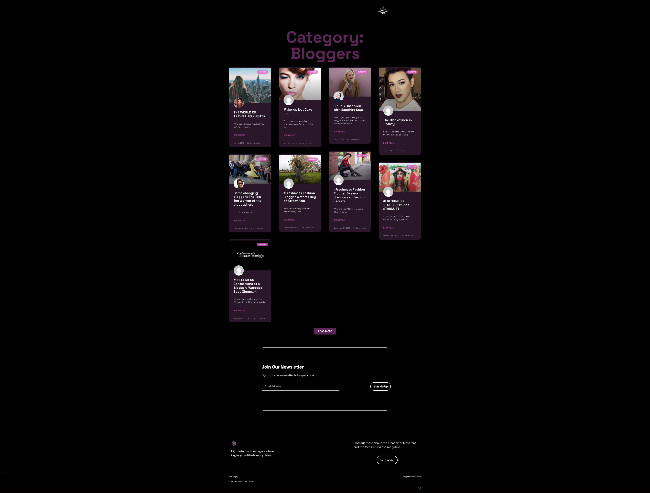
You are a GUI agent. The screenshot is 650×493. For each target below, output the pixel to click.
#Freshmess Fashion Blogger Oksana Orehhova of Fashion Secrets (349, 195)
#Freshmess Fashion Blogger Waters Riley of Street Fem (300, 197)
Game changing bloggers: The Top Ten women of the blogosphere (248, 199)
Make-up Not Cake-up (298, 111)
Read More (239, 135)
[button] (383, 11)
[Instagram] (419, 488)
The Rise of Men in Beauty (397, 122)
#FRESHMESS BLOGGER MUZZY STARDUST (396, 205)
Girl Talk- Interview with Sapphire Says (348, 108)
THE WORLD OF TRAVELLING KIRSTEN (250, 114)
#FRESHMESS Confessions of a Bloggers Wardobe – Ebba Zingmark (249, 285)
